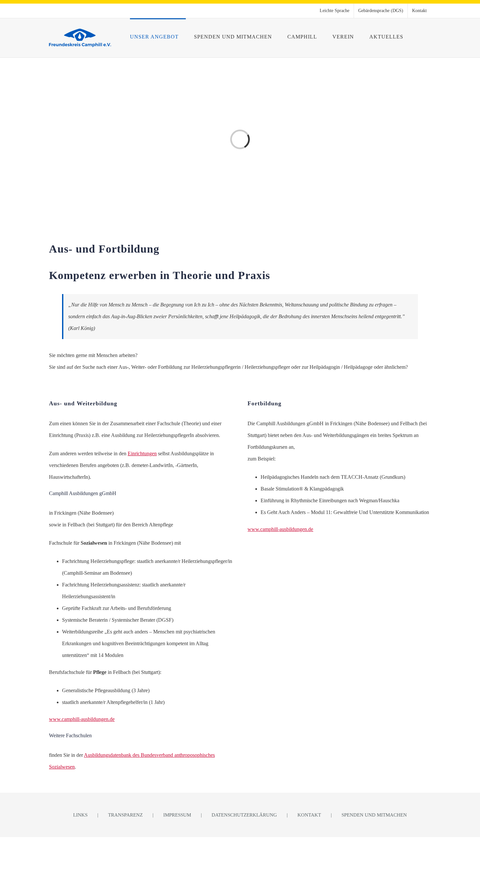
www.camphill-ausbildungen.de (82, 719)
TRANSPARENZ (125, 815)
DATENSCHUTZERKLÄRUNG (244, 815)
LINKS (80, 815)
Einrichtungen (142, 453)
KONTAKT (309, 815)
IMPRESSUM (177, 815)
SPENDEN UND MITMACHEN (374, 815)
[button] (421, 36)
